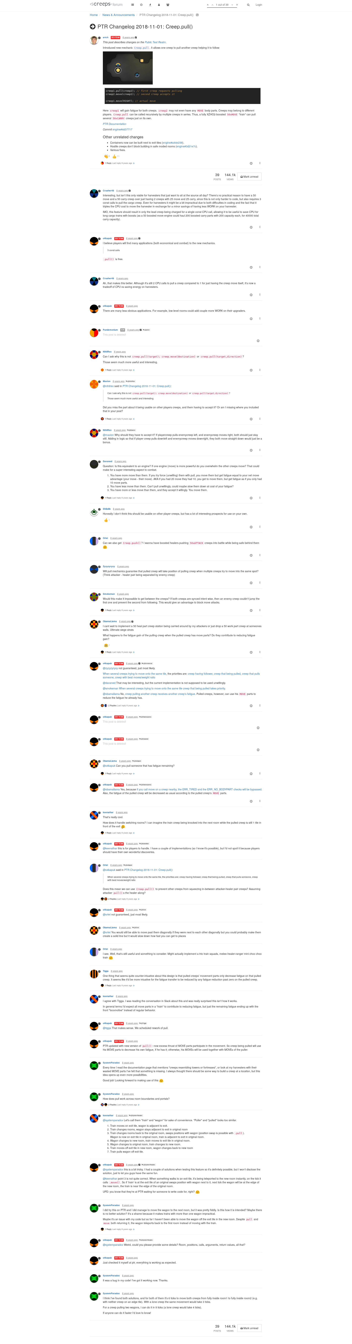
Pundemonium (110, 329)
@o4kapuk (137, 761)
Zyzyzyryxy (109, 566)
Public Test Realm (155, 42)
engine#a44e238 (172, 142)
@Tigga (143, 1023)
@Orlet (143, 910)
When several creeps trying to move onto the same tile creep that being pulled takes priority (172, 688)
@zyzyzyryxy (110, 668)
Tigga (106, 971)
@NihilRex (131, 381)
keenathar (108, 812)
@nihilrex (108, 386)
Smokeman (109, 593)
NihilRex (107, 351)
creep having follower (200, 673)
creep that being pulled (227, 673)
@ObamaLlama (146, 717)
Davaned (107, 461)
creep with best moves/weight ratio (135, 677)
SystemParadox (111, 1062)
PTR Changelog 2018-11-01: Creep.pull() (147, 386)
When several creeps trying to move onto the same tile (134, 673)
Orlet (105, 538)
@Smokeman (147, 663)
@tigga (107, 1028)
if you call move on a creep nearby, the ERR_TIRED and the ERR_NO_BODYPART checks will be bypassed (199, 789)
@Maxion (132, 430)
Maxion (106, 381)
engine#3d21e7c (186, 146)
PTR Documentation (114, 124)
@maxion (108, 435)
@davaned (109, 683)
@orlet (107, 914)
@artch (146, 330)
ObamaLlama (110, 621)
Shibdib (107, 508)
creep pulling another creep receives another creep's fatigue (160, 694)
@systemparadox (113, 1120)
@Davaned (144, 739)
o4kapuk (107, 238)
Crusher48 (108, 190)
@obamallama (111, 694)
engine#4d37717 (122, 129)
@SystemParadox (136, 1115)
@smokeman (110, 688)
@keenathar (145, 844)
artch (105, 37)
